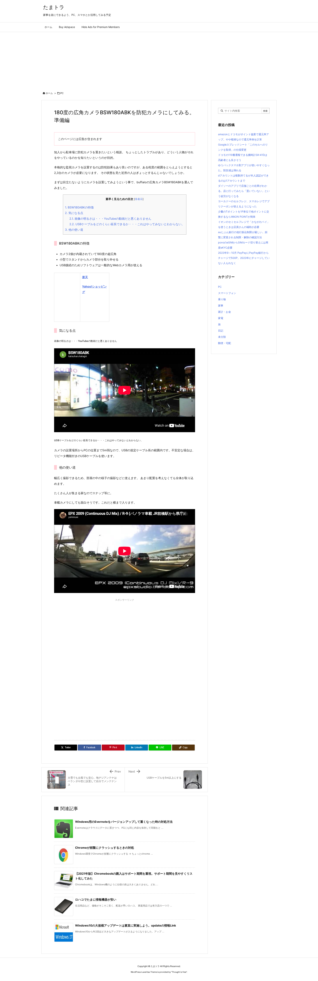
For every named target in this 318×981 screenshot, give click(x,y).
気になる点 (74, 213)
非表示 (139, 199)
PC (61, 93)
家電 (220, 318)
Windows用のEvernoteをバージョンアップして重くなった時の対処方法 (124, 822)
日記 (220, 330)
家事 (220, 305)
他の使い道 (74, 229)
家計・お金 (224, 311)
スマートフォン (227, 293)
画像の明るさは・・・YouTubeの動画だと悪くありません (110, 218)
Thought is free (179, 972)
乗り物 (222, 299)
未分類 (222, 336)
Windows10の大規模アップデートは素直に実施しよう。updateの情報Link (125, 925)
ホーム (49, 93)
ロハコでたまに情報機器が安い (95, 899)
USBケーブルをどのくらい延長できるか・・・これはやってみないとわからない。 (126, 224)
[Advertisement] (159, 59)
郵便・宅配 (224, 343)
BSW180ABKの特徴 (79, 207)
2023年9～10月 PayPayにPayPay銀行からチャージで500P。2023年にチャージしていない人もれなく (244, 258)
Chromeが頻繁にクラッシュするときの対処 (104, 847)
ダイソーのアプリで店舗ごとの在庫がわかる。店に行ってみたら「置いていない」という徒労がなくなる (244, 191)
